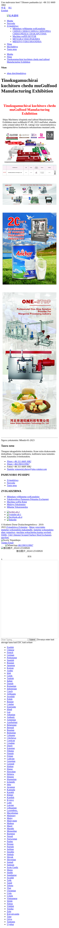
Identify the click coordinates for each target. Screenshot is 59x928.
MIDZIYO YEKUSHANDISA (27, 41)
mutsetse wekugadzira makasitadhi (16, 530)
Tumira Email (7, 542)
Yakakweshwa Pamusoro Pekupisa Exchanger (28, 499)
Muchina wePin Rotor (17, 502)
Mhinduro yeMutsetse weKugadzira (29, 28)
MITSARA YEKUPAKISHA (26, 39)
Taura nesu (12, 49)
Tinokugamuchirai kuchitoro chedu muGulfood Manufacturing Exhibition (28, 60)
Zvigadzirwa (12, 26)
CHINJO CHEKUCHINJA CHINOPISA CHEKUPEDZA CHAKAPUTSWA (32, 32)
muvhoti (5, 537)
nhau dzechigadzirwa (16, 73)
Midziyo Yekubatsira (16, 504)
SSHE (4, 535)
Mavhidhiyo (12, 46)
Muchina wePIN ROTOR (24, 36)
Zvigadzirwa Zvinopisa (16, 527)
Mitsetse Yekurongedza (17, 507)
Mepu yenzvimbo (37, 527)
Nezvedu (11, 23)
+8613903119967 (25, 545)
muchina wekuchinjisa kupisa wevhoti (33, 532)
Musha (10, 21)
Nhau (9, 44)
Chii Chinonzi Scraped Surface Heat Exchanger (29, 535)
